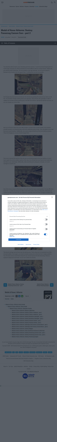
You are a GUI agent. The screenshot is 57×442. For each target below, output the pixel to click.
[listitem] (28, 216)
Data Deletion (21, 244)
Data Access (28, 244)
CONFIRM (18, 239)
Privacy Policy (36, 244)
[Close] (52, 197)
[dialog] (28, 221)
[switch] (46, 219)
